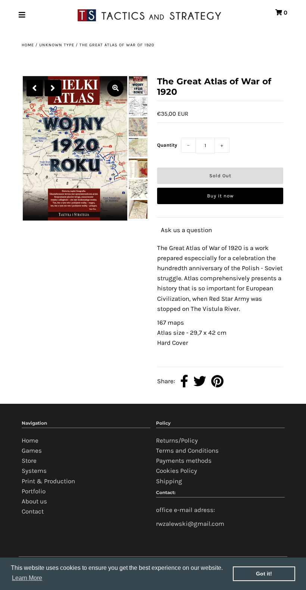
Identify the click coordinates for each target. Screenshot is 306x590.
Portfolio (34, 491)
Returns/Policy (177, 440)
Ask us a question (186, 230)
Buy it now (220, 196)
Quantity (167, 145)
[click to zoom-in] (115, 88)
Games (32, 450)
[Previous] (34, 88)
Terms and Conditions (187, 450)
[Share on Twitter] (199, 382)
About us (34, 501)
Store (29, 460)
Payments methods (184, 460)
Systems (34, 470)
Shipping (169, 481)
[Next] (53, 88)
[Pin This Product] (217, 382)
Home (28, 45)
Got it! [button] (264, 574)
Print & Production (48, 481)
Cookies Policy (176, 470)
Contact (33, 511)
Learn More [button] (27, 578)
